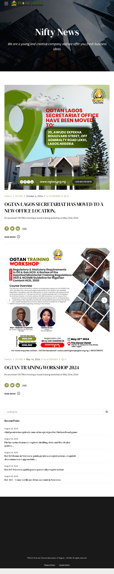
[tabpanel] (57, 137)
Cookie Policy (64, 564)
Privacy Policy (49, 564)
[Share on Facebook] (6, 228)
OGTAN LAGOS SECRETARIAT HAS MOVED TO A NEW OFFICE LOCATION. (53, 207)
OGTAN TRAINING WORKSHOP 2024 (41, 367)
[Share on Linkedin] (18, 228)
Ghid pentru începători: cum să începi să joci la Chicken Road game (40, 432)
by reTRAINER (53, 196)
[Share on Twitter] (12, 228)
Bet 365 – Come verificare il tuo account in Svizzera (32, 479)
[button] (10, 300)
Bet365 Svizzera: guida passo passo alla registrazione (34, 469)
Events (8, 196)
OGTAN (19, 196)
